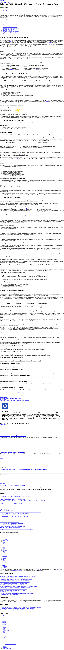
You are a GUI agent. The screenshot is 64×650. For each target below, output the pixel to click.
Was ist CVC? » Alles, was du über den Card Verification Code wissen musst (15, 514)
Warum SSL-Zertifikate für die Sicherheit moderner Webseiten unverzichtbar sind (16, 579)
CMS (3, 565)
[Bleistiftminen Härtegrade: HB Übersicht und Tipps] (3, 424)
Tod (26, 208)
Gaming (4, 467)
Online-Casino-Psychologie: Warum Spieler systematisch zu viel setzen (14, 502)
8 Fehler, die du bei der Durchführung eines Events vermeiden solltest (13, 583)
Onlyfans (4, 557)
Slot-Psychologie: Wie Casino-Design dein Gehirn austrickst (12, 503)
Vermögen (12, 69)
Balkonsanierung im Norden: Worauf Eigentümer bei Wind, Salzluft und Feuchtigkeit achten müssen (20, 497)
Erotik (3, 560)
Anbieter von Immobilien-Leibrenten (9, 32)
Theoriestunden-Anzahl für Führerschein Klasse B (10, 594)
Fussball (4, 542)
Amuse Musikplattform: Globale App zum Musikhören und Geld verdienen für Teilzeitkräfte (18, 576)
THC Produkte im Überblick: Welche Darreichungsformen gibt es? (13, 499)
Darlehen (47, 101)
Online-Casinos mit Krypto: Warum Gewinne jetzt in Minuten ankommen (14, 513)
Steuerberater (60, 160)
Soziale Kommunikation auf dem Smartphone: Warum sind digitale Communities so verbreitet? (18, 610)
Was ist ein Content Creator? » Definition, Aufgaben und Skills (12, 526)
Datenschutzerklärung (6, 648)
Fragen (19, 249)
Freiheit (30, 81)
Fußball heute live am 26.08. (5, 509)
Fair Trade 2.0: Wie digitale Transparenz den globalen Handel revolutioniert (15, 584)
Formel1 (4, 562)
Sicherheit (6, 78)
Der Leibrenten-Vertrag (7, 30)
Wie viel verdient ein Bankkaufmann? (7, 510)
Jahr (18, 158)
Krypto (3, 553)
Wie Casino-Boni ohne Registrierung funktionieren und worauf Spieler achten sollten (17, 593)
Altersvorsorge (4, 391)
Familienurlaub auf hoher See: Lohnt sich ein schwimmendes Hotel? (13, 589)
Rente (10, 41)
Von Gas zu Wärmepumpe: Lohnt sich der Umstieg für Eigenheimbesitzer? (15, 582)
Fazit (4, 33)
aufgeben (42, 80)
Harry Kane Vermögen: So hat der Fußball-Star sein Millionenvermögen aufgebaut (16, 609)
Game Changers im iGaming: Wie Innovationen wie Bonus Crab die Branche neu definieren (23, 469)
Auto (3, 546)
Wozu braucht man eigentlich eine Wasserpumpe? (13, 452)
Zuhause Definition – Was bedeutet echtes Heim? (12, 485)
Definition (4, 624)
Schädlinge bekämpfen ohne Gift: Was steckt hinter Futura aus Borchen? (14, 496)
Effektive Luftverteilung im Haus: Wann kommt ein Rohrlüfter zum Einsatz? (15, 587)
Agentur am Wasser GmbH (10, 644)
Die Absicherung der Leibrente (8, 29)
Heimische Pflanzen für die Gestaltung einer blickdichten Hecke (12, 590)
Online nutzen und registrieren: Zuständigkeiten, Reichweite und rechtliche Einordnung (17, 608)
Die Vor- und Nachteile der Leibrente (10, 27)
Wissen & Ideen (2, 433)
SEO (3, 563)
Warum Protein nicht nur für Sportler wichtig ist (9, 577)
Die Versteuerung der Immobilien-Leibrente (11, 28)
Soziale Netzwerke (6, 561)
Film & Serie (5, 543)
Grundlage (20, 253)
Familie (3, 547)
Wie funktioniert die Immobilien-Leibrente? (11, 24)
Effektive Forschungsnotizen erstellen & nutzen (9, 522)
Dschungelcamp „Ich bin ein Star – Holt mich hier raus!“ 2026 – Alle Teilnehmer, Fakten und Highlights (20, 607)
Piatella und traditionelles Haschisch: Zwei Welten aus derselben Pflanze (14, 516)
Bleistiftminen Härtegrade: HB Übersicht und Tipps (13, 436)
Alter (43, 60)
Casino (1, 467)
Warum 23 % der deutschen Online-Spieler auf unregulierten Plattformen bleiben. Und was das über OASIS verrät (22, 500)
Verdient (4, 567)
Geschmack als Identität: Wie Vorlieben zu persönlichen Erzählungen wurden (15, 580)
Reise (3, 548)
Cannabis (4, 558)
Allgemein (4, 539)
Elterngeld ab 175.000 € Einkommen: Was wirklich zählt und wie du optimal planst (16, 529)
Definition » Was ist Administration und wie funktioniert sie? (12, 523)
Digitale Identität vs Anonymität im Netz (8, 591)
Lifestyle (4, 551)
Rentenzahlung (16, 391)
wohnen (50, 42)
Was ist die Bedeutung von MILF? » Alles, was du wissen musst (12, 524)
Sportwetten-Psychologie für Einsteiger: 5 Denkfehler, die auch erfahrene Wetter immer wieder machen (20, 512)
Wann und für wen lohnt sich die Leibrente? (11, 25)
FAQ (5, 34)
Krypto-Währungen (37, 569)
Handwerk (4, 550)
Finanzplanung (10, 391)
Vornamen (4, 634)
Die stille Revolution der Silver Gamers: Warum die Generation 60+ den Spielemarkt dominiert (18, 586)
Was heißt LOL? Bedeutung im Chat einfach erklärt (10, 527)
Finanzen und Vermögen (18, 570)
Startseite (4, 646)
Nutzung (36, 69)
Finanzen (4, 549)
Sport (3, 552)
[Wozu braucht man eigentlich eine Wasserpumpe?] (5, 440)
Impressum (4, 647)
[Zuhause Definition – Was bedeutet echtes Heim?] (4, 474)
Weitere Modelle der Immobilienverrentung (11, 31)
